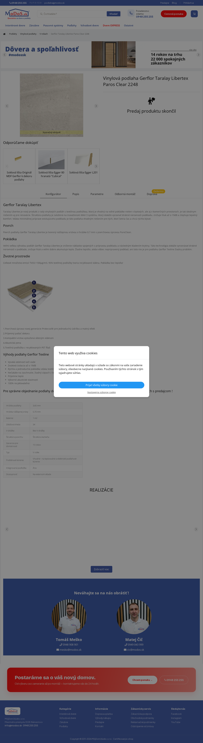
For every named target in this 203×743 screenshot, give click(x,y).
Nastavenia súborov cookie (101, 392)
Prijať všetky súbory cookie (102, 385)
